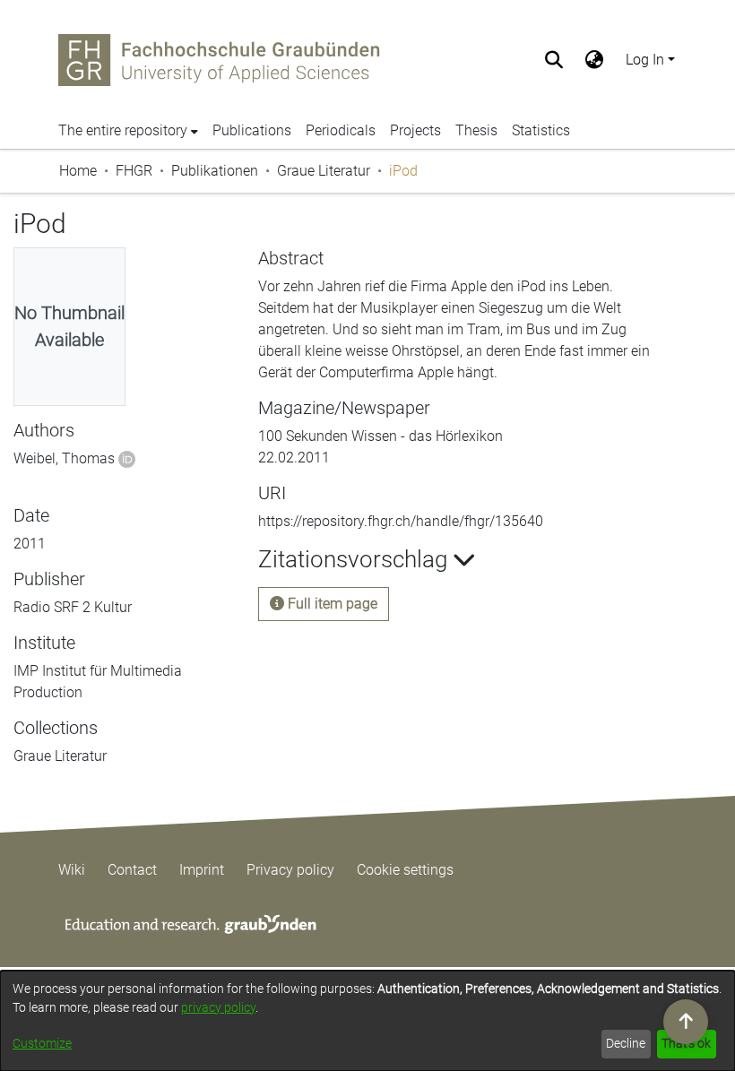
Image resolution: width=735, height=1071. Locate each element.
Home (78, 170)
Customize (42, 1043)
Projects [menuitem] (415, 130)
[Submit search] (554, 60)
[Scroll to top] (685, 1021)
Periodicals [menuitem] (341, 130)
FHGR (134, 170)
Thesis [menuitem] (476, 130)
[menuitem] (595, 60)
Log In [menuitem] (645, 59)
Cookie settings (405, 869)
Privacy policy (290, 869)
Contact (132, 869)
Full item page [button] (330, 603)
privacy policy (218, 1007)
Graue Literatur (323, 170)
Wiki (71, 869)
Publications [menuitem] (251, 130)
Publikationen (214, 170)
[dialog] (367, 1021)
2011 (29, 543)
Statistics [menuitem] (541, 130)
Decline (625, 1043)
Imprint (201, 869)
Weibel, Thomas (64, 458)
